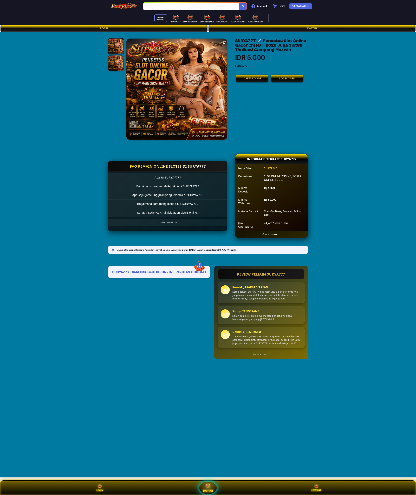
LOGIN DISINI (287, 78)
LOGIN (104, 28)
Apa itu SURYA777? (168, 177)
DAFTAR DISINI (252, 78)
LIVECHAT (316, 490)
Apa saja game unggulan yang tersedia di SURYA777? (167, 195)
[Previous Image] (128, 89)
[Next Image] (224, 89)
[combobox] (191, 6)
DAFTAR (312, 28)
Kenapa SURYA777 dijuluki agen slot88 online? (168, 212)
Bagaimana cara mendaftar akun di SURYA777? (167, 186)
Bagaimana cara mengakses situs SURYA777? (167, 203)
